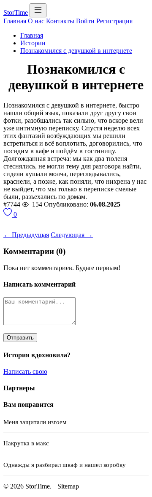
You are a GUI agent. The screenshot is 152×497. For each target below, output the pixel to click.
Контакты (60, 21)
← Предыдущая (26, 234)
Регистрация (114, 21)
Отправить (20, 337)
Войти (85, 21)
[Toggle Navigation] (38, 10)
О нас (36, 21)
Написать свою (25, 371)
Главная (14, 21)
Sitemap (68, 486)
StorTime (15, 12)
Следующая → (72, 234)
